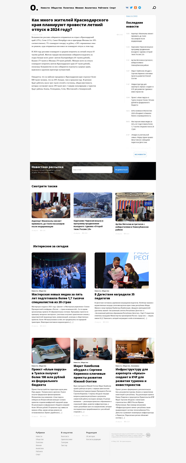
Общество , (127, 366)
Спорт (113, 7)
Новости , (35, 291)
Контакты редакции (93, 439)
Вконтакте (65, 436)
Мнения (79, 7)
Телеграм (64, 442)
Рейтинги (103, 7)
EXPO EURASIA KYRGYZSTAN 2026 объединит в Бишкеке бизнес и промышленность (141, 113)
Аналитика (91, 7)
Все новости (140, 154)
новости (132, 26)
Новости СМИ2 (131, 16)
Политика (68, 7)
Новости (45, 7)
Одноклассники (66, 439)
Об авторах (90, 436)
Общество (56, 7)
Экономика (135, 366)
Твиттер (64, 445)
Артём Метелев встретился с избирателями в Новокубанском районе (142, 62)
